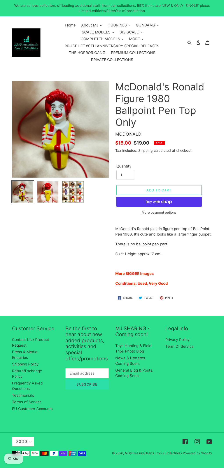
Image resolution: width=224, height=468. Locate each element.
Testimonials (23, 395)
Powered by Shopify (197, 453)
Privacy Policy (177, 339)
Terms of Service (27, 402)
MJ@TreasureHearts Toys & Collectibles (153, 453)
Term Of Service (179, 346)
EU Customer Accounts (32, 409)
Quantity (123, 166)
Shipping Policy (25, 364)
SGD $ (22, 441)
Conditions (125, 283)
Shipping (145, 150)
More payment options (159, 212)
